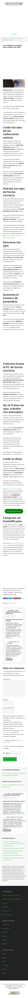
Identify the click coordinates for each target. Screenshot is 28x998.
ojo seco (20, 211)
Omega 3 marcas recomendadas (12, 899)
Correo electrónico (9, 708)
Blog (7, 984)
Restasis (4, 958)
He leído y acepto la (13, 741)
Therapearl (5, 965)
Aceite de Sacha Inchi (14, 511)
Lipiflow (4, 969)
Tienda (11, 984)
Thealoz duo (6, 924)
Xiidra (4, 954)
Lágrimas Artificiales (14, 4)
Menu (15, 34)
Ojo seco (4, 903)
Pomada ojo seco (7, 914)
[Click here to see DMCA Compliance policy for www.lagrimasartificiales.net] (14, 994)
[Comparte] (19, 598)
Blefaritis (5, 907)
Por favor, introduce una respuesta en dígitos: (13, 747)
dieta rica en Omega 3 (12, 489)
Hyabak (4, 932)
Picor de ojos (6, 911)
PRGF (3, 973)
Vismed (4, 940)
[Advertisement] (11, 21)
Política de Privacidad (19, 814)
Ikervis (4, 961)
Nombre (6, 700)
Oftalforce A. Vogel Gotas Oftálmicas (14, 848)
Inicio (4, 984)
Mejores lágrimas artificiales (10, 895)
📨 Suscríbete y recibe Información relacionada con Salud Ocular (14, 612)
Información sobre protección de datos (14, 620)
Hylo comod (5, 928)
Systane (4, 944)
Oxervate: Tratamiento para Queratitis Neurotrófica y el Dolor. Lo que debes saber (14, 844)
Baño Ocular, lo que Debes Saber (13, 855)
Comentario (7, 679)
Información (13, 603)
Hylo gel (4, 936)
